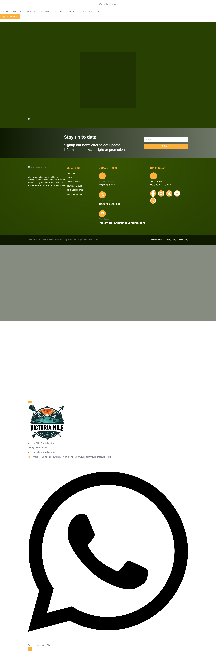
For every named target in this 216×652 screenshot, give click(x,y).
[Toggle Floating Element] (30, 649)
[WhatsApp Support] (102, 175)
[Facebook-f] (153, 193)
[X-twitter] (169, 193)
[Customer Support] (102, 194)
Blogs (81, 11)
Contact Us (94, 11)
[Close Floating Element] (30, 402)
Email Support (104, 219)
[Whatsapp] (153, 200)
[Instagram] (161, 193)
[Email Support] (102, 213)
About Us (17, 11)
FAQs (71, 11)
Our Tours (30, 11)
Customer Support (106, 200)
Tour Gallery (45, 11)
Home (5, 11)
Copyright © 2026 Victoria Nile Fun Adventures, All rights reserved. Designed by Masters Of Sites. (63, 240)
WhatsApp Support (106, 181)
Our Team (60, 11)
